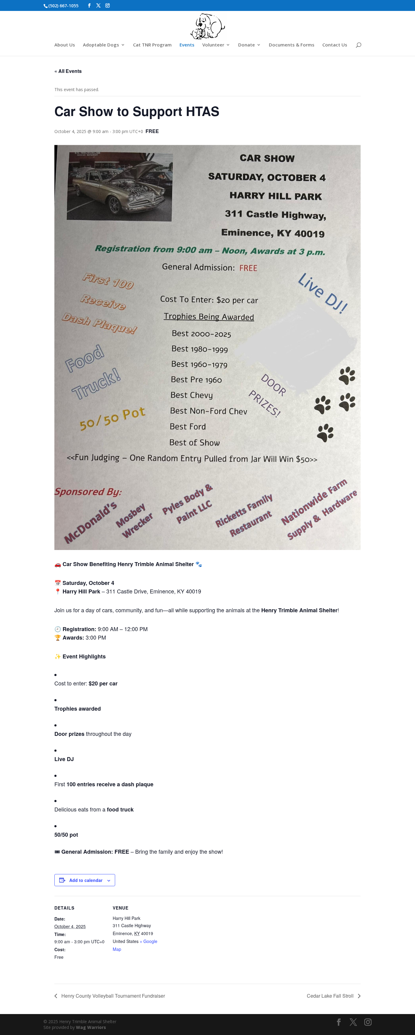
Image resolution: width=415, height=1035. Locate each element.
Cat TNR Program (152, 45)
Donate (246, 45)
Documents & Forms (291, 45)
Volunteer (213, 45)
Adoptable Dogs (101, 45)
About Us (64, 45)
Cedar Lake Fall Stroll (331, 995)
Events (187, 45)
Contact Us (334, 45)
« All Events (68, 70)
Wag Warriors (91, 1027)
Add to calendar (85, 880)
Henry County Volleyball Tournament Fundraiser (112, 995)
